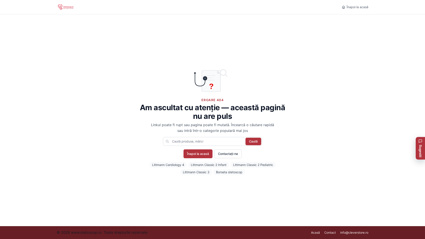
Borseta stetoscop (229, 172)
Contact (330, 232)
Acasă (315, 232)
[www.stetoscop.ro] (69, 7)
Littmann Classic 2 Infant (208, 165)
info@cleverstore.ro (354, 232)
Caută (253, 141)
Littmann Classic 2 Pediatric (253, 165)
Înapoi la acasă (357, 7)
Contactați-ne (228, 154)
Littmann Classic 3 (196, 172)
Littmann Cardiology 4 (168, 165)
